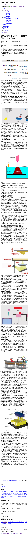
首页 (4, 8)
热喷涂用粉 (8, 20)
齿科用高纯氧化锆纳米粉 (12, 18)
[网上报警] (19, 533)
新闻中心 (5, 29)
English (8, 5)
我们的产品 (6, 17)
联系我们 (5, 30)
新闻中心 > (6, 32)
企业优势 (5, 27)
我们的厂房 (6, 24)
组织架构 (8, 14)
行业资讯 (7, 486)
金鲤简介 (8, 11)
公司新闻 (3, 486)
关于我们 (5, 10)
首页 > (2, 32)
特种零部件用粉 (10, 21)
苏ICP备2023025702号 (18, 529)
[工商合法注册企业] (5, 533)
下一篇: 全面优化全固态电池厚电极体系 (10, 480)
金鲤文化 (8, 13)
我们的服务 (6, 26)
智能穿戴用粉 (9, 23)
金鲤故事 (8, 16)
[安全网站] (13, 533)
